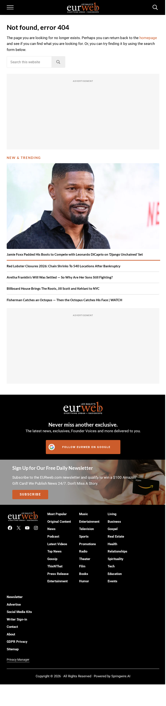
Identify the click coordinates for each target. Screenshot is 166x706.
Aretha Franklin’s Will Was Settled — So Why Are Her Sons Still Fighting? (60, 277)
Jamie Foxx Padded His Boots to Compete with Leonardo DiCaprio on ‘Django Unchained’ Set (75, 254)
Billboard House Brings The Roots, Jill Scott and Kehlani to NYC (53, 288)
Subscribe (30, 494)
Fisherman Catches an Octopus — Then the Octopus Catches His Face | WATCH (64, 300)
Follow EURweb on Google (86, 447)
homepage (148, 38)
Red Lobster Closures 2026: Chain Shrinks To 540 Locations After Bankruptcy (63, 266)
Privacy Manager (18, 659)
